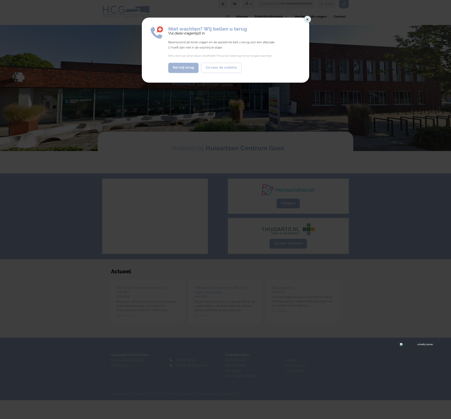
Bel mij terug (183, 67)
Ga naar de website (221, 67)
